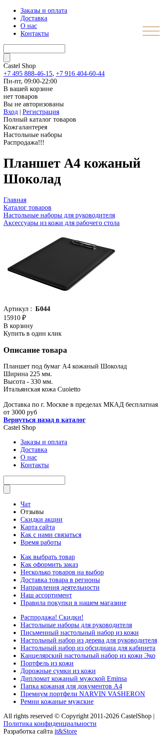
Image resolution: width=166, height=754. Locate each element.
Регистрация (41, 111)
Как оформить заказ (49, 564)
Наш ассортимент (46, 595)
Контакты (34, 33)
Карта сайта (37, 527)
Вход (10, 111)
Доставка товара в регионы (60, 579)
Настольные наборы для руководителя (76, 624)
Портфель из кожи (47, 663)
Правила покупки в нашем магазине (73, 602)
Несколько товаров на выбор (62, 572)
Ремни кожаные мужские (57, 701)
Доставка (33, 18)
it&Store (65, 731)
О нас (28, 25)
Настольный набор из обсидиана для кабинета (87, 647)
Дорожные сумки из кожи (58, 670)
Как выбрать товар (47, 556)
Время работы (40, 542)
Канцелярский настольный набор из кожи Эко (87, 655)
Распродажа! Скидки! (51, 617)
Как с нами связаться (50, 534)
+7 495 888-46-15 (27, 73)
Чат (25, 504)
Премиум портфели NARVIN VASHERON (82, 693)
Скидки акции (41, 519)
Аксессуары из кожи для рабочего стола (61, 222)
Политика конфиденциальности (50, 723)
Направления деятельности (60, 587)
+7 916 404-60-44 (80, 73)
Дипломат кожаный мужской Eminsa (73, 678)
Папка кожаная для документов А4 (71, 686)
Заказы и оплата (43, 10)
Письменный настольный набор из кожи (79, 632)
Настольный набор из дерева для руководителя (88, 640)
